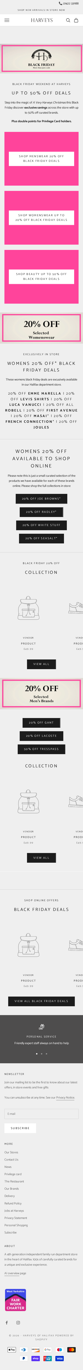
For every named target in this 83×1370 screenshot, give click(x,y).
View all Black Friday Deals (41, 1001)
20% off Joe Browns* (41, 499)
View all (41, 664)
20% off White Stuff (41, 525)
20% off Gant (41, 722)
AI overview (11, 1273)
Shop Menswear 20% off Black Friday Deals (41, 158)
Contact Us (11, 1159)
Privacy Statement (15, 1218)
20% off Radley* (41, 512)
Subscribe (20, 1128)
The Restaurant (14, 1181)
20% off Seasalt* (41, 538)
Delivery (9, 1196)
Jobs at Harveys (14, 1210)
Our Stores (11, 1152)
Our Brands (11, 1188)
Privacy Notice (65, 1097)
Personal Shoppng (16, 1225)
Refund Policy (12, 1203)
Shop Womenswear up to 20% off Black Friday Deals (41, 217)
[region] (41, 1035)
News (8, 1167)
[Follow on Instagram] (18, 1322)
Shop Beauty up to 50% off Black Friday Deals (41, 276)
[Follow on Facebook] (6, 1322)
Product (28, 644)
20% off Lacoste (41, 736)
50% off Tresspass (41, 749)
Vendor (28, 638)
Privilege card (12, 1174)
